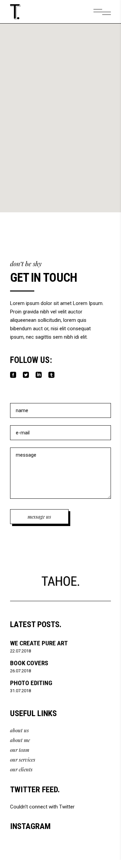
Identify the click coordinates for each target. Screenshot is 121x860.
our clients (21, 769)
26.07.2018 (20, 670)
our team (19, 749)
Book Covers (29, 663)
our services (22, 759)
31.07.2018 (20, 690)
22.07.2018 (20, 650)
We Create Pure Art (39, 643)
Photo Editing (31, 683)
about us (19, 730)
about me (20, 740)
